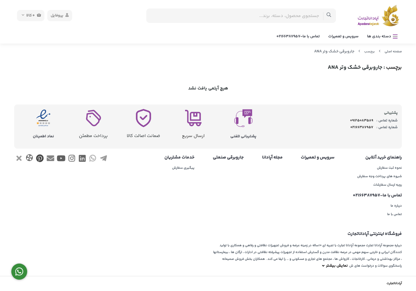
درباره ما (396, 206)
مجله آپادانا (272, 157)
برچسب (369, 51)
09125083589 (361, 120)
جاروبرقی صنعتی (228, 157)
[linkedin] (82, 159)
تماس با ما (394, 214)
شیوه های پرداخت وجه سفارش (379, 176)
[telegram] (103, 159)
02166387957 (361, 127)
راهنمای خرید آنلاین (383, 157)
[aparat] (29, 159)
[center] (329, 16)
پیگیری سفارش (183, 168)
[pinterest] (40, 159)
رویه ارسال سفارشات (387, 185)
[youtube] (61, 159)
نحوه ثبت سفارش (389, 168)
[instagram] (71, 159)
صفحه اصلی (393, 51)
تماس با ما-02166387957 (298, 36)
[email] (50, 159)
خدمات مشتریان (179, 157)
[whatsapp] (92, 159)
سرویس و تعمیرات (343, 36)
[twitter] (18, 159)
